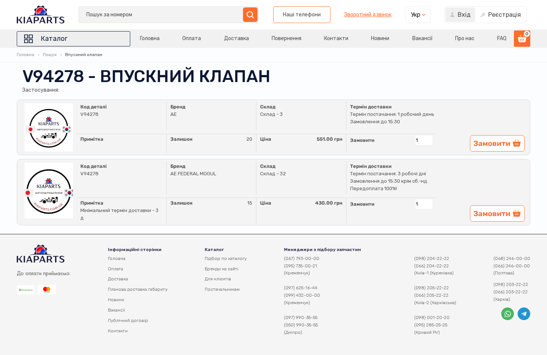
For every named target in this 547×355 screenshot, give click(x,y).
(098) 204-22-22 (431, 258)
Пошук (50, 54)
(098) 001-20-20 (432, 317)
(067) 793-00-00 (301, 258)
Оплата (191, 38)
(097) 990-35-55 (300, 317)
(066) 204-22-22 (431, 265)
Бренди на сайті (222, 268)
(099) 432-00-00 (302, 295)
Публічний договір (128, 320)
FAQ (501, 38)
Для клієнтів (218, 278)
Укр (415, 14)
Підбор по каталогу (226, 258)
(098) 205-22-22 (431, 287)
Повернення (286, 38)
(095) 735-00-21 (300, 265)
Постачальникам (222, 289)
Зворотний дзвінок (367, 14)
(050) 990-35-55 (301, 325)
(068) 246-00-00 (511, 258)
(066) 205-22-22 (431, 295)
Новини (380, 38)
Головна (150, 38)
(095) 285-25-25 (430, 325)
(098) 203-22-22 (510, 284)
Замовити (362, 140)
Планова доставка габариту (137, 289)
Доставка (236, 38)
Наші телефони (302, 15)
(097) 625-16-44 (300, 287)
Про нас (464, 38)
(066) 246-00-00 (511, 265)
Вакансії (422, 38)
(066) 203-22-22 (510, 291)
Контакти (336, 38)
